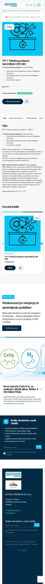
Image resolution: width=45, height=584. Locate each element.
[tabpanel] (22, 158)
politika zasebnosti (11, 544)
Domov (4, 11)
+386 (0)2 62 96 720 (13, 510)
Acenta (24, 550)
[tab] (4, 118)
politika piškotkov (24, 544)
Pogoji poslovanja (29, 541)
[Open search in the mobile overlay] (22, 17)
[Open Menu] (39, 5)
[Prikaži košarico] (34, 5)
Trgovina (10, 11)
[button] (40, 24)
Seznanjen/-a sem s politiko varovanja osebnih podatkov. (21, 453)
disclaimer (34, 544)
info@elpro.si (11, 513)
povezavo (33, 165)
